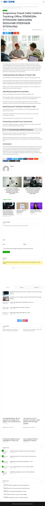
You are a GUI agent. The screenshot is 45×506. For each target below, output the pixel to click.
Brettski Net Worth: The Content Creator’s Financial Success (23, 456)
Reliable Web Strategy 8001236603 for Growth (20, 312)
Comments (36, 287)
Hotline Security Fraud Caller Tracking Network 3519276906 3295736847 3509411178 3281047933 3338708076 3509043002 (8, 212)
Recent (7, 287)
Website (24, 244)
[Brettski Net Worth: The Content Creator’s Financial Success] (6, 458)
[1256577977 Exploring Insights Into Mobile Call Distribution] (6, 452)
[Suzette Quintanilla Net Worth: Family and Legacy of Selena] (36, 205)
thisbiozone (8, 6)
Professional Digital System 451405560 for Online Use (21, 302)
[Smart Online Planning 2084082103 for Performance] (22, 205)
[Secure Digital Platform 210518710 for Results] (6, 309)
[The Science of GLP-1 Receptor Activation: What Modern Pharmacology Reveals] (6, 298)
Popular (21, 287)
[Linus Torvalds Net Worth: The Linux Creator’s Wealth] (6, 468)
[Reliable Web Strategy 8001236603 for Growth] (6, 314)
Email (4, 244)
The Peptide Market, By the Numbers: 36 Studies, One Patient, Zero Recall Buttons (11, 420)
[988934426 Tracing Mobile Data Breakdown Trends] (6, 463)
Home (4, 6)
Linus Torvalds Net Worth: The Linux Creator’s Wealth (21, 466)
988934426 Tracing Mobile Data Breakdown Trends (21, 461)
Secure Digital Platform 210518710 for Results (20, 307)
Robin (11, 166)
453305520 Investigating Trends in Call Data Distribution (22, 471)
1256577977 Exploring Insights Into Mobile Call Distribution (23, 451)
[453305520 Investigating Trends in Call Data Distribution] (6, 473)
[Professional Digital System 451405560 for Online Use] (6, 304)
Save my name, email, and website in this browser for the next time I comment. (18, 248)
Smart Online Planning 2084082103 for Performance (21, 211)
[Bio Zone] (9, 2)
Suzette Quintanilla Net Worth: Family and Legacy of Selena (36, 211)
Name (4, 239)
